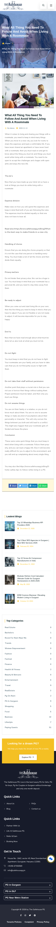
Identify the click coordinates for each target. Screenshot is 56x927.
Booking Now (12, 841)
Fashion (28, 654)
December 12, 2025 (27, 528)
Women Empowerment (28, 648)
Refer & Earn (12, 836)
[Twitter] (30, 915)
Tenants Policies (14, 922)
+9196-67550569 (15, 866)
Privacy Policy (43, 922)
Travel (28, 685)
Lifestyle (28, 722)
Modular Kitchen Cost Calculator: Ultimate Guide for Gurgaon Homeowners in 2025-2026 (30, 578)
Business (28, 717)
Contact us (36, 809)
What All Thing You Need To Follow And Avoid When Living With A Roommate (25, 119)
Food (28, 711)
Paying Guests (28, 727)
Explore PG (27, 757)
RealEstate (28, 690)
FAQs (34, 803)
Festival (28, 659)
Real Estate (28, 627)
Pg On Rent (28, 696)
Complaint (29, 922)
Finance (28, 664)
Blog (8, 809)
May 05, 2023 (25, 584)
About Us (10, 803)
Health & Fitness (28, 669)
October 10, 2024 (26, 601)
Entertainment (28, 680)
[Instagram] (25, 915)
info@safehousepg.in (16, 870)
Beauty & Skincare (28, 674)
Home (7, 43)
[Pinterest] (35, 915)
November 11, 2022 (27, 564)
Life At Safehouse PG (15, 831)
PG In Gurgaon (28, 701)
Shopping (28, 706)
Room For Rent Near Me (28, 638)
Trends (28, 643)
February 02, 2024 (26, 546)
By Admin (11, 128)
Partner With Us (13, 825)
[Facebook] (21, 915)
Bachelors (28, 632)
